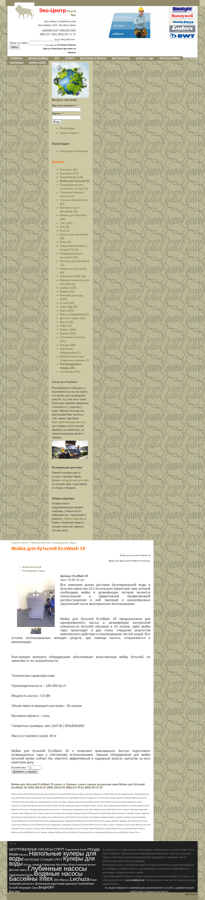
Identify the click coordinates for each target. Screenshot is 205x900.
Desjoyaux (25, 887)
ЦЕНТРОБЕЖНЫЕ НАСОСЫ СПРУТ (37, 849)
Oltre (56, 879)
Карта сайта (37, 62)
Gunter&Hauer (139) (71, 177)
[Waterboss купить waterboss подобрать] (182, 24)
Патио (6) (65, 242)
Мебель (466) (68, 329)
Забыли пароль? (70, 132)
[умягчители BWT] (182, 39)
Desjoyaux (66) (68, 169)
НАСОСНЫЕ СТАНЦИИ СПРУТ (43, 859)
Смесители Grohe (76, 849)
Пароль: (57, 113)
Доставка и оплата (93, 58)
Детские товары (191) (73, 318)
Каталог (58, 162)
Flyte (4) (64, 230)
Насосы (23, 854)
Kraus (93, 879)
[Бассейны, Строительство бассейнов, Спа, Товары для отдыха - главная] (122, 37)
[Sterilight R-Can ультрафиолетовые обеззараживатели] (182, 11)
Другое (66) (66, 322)
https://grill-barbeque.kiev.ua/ (68, 422)
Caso (35, 887)
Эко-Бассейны (38, 58)
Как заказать (121, 58)
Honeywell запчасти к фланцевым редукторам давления (43, 883)
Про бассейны (169, 58)
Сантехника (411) (70, 371)
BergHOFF (46, 887)
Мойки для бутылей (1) (74, 180)
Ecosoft (13, 887)
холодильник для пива (75, 480)
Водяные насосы (58, 873)
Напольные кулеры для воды (52, 856)
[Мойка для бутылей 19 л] (36, 626)
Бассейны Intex (31, 878)
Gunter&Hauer (86, 883)
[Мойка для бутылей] (33, 633)
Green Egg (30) (68, 306)
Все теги (14, 891)
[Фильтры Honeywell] (182, 18)
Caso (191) (66, 223)
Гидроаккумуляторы (21, 874)
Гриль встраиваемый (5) (74, 314)
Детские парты (18, 869)
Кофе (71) (66, 325)
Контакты (16, 62)
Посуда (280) (67, 345)
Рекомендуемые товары (64, 543)
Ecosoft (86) (67, 302)
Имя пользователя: (64, 105)
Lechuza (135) (68, 287)
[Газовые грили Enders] (182, 31)
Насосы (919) (68, 333)
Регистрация (67, 128)
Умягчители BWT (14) (73, 276)
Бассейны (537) (69, 173)
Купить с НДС (145, 58)
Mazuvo (64, 879)
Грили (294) (66, 310)
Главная (16, 58)
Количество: (19, 767)
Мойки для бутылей (41, 543)
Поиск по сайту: (19, 42)
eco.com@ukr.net (135, 880)
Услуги (69, 58)
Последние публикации (74, 151)
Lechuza (79, 879)
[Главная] (21, 12)
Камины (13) (67, 291)
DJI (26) (64, 226)
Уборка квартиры (73, 518)
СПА (56, 58)
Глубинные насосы (57, 868)
